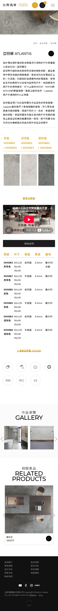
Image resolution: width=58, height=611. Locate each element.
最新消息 (35, 566)
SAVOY (10, 540)
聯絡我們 (8, 576)
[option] (29, 22)
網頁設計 (33, 595)
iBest (41, 595)
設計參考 (8, 569)
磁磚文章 (8, 573)
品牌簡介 (8, 562)
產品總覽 (44, 43)
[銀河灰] (29, 509)
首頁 (35, 43)
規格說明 (29, 243)
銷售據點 (35, 573)
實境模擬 (8, 566)
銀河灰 (9, 537)
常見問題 (35, 569)
